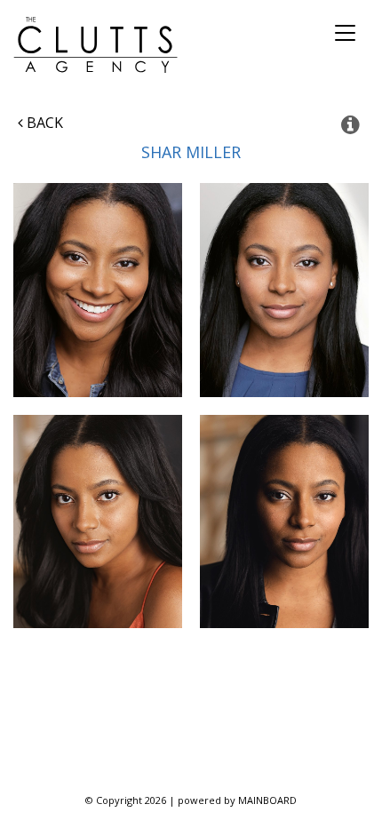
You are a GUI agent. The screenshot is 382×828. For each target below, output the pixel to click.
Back (43, 122)
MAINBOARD (267, 800)
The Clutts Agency (95, 45)
